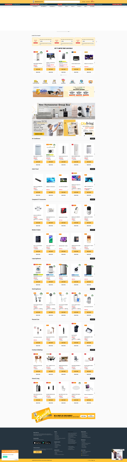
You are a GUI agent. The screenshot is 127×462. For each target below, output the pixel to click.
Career (56, 434)
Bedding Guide (84, 434)
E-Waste (56, 453)
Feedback (56, 447)
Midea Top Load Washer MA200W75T (64, 276)
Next (126, 19)
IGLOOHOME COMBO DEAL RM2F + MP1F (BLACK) (53, 394)
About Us (56, 433)
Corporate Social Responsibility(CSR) (60, 438)
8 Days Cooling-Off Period (72, 434)
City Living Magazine (84, 435)
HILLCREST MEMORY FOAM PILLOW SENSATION (90, 365)
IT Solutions (83, 442)
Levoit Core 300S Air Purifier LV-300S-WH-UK (78, 304)
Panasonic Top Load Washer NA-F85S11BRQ (90, 276)
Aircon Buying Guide (84, 433)
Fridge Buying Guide (84, 436)
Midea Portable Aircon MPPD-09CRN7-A (39, 156)
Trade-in (69, 438)
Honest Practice (70, 448)
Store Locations (57, 444)
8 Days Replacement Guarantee (72, 435)
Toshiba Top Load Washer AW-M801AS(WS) (52, 276)
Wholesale (83, 441)
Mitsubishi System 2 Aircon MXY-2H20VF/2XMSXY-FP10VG (54, 156)
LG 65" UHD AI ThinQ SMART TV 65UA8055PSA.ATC (66, 186)
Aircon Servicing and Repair (59, 451)
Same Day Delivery (70, 436)
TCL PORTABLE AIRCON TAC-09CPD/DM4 (90, 156)
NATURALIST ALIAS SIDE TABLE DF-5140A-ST (40, 365)
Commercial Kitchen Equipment (86, 443)
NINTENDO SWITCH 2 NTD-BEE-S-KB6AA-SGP (65, 217)
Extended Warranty (71, 439)
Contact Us (56, 446)
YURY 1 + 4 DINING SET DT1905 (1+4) (51, 365)
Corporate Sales (84, 447)
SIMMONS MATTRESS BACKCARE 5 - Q (64, 365)
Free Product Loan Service (72, 437)
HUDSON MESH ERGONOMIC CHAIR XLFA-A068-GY (78, 365)
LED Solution (83, 445)
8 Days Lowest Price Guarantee (72, 433)
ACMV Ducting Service (85, 444)
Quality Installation (71, 446)
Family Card (56, 435)
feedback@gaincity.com (85, 455)
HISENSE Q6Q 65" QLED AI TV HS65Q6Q (77, 184)
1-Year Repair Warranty (71, 447)
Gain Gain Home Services (71, 443)
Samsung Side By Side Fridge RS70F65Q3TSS (63, 62)
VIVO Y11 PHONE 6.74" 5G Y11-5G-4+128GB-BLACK (53, 245)
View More (92, 138)
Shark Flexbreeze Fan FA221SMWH (51, 304)
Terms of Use (57, 437)
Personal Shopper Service (71, 440)
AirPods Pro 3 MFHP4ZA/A (37, 215)
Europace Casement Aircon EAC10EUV (64, 156)
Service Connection (70, 431)
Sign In (84, 1)
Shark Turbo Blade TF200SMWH (63, 304)
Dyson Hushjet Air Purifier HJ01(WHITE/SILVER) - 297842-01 (92, 306)
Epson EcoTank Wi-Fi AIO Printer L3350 (76, 63)
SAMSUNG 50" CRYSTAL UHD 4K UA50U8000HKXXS (53, 186)
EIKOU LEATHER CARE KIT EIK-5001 (38, 394)
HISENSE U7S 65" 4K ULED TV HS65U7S (88, 63)
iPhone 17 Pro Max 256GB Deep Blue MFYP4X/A (40, 245)
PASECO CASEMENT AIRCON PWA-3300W (77, 156)
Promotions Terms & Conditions (59, 454)
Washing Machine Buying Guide (86, 437)
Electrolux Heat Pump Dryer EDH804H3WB (39, 276)
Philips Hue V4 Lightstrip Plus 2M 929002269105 (91, 394)
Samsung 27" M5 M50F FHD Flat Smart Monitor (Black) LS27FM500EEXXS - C (50, 62)
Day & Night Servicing (71, 449)
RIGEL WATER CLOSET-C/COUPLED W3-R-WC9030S (66, 394)
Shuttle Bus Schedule (58, 445)
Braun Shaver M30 (74, 335)
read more (40, 435)
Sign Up (89, 1)
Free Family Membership (71, 441)
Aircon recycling (84, 446)
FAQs (56, 443)
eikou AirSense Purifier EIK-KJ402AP (38, 63)
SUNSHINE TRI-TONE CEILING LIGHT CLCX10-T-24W (79, 394)
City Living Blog (57, 439)
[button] (42, 66)
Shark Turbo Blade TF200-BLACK (38, 304)
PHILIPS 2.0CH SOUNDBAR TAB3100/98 (39, 186)
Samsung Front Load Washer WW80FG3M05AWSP (79, 276)
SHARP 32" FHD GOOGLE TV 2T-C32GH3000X (90, 186)
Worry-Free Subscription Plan (72, 442)
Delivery (56, 452)
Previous (0, 19)
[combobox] (62, 1)
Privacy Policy (57, 436)
